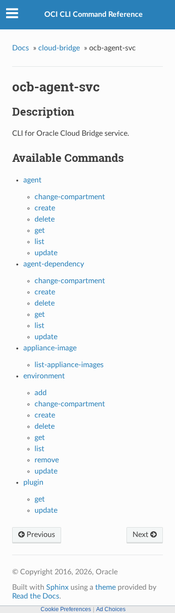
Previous (40, 534)
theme (105, 587)
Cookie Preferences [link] (66, 609)
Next (141, 534)
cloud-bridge (59, 48)
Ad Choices (111, 609)
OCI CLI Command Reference (93, 14)
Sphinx (57, 587)
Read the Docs (35, 596)
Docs (20, 48)
